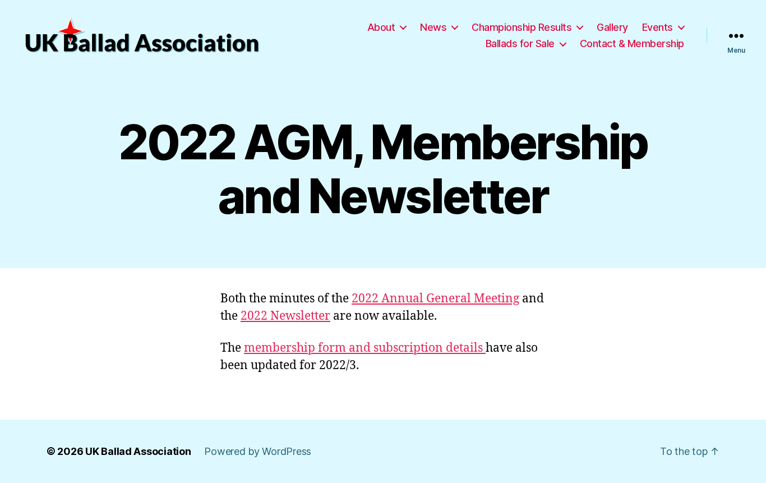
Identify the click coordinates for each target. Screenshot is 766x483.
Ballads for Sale (520, 43)
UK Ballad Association (138, 451)
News (433, 27)
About (381, 27)
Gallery (612, 27)
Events (657, 27)
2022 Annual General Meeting (435, 298)
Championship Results (521, 27)
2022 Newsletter (285, 316)
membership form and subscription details (365, 348)
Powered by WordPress (257, 451)
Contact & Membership (632, 43)
